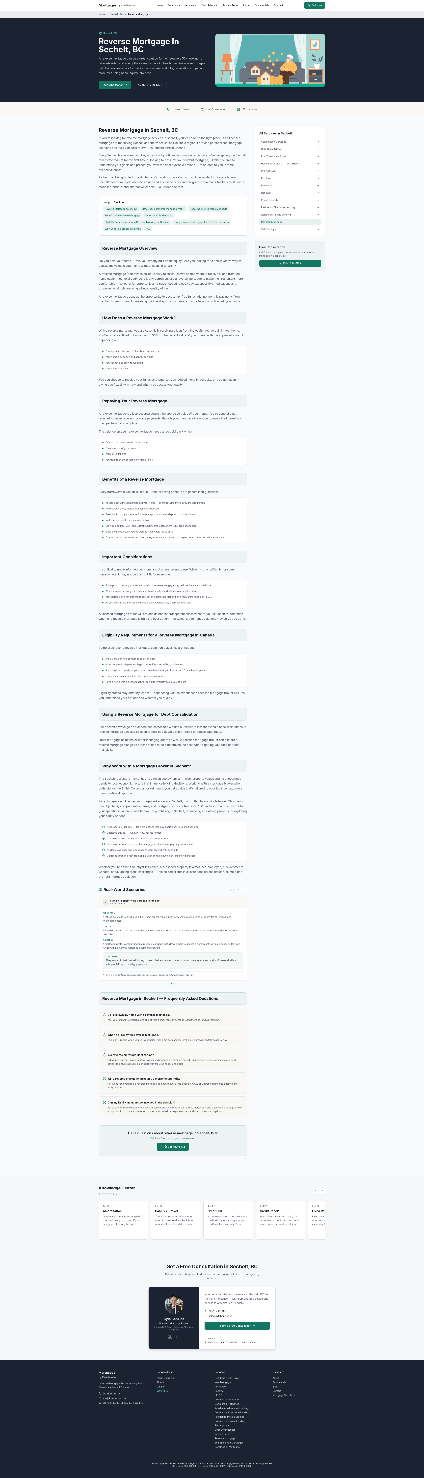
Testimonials (261, 5)
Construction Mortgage (227, 1447)
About (246, 5)
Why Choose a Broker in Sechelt (123, 228)
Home (160, 5)
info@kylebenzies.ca (220, 1316)
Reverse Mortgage (225, 1438)
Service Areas (230, 5)
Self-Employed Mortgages (229, 1442)
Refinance (220, 1386)
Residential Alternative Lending (231, 1408)
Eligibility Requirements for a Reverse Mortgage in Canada (137, 222)
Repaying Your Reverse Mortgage (208, 208)
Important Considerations (159, 215)
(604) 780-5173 (152, 85)
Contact (278, 5)
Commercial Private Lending (230, 1421)
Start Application (113, 85)
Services (173, 5)
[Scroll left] (315, 1190)
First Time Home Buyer (227, 1378)
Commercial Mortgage (227, 1399)
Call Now (317, 5)
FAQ (148, 228)
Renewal (219, 1390)
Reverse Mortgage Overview (121, 208)
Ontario (161, 1386)
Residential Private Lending (229, 1416)
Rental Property (223, 1434)
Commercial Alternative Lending (232, 1412)
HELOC (218, 1395)
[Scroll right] (322, 1190)
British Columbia (165, 1378)
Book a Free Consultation (235, 1325)
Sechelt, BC (116, 14)
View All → (162, 1390)
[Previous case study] (238, 889)
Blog (275, 1386)
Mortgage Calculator (284, 1395)
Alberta (160, 1382)
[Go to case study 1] (171, 983)
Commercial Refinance (227, 1403)
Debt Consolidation (225, 1429)
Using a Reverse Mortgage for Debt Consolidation (201, 222)
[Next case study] (244, 889)
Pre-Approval (222, 1425)
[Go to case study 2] (174, 983)
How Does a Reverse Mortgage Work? (163, 208)
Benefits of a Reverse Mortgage (122, 215)
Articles (189, 5)
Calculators (208, 5)
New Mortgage (223, 1382)
